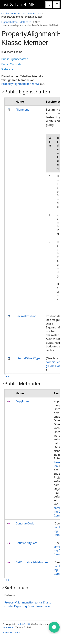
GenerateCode (25, 523)
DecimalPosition (26, 316)
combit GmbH (23, 624)
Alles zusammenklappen (20, 23)
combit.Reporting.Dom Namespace (21, 13)
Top (6, 375)
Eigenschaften (9, 22)
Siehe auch (8, 69)
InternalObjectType (28, 358)
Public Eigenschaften (14, 59)
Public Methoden (12, 64)
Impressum (8, 627)
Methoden (25, 22)
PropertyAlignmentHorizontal (20, 84)
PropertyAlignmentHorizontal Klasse (27, 602)
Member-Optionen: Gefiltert (42, 25)
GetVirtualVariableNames (32, 562)
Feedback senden (11, 632)
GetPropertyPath (26, 543)
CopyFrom (22, 401)
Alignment (22, 109)
